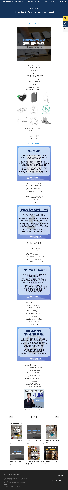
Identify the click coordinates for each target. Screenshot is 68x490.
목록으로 (34, 416)
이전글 (11, 416)
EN (65, 1)
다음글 (57, 416)
